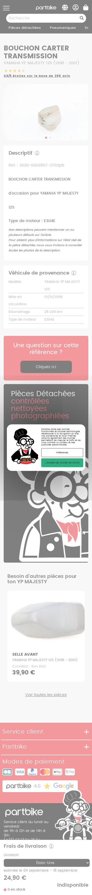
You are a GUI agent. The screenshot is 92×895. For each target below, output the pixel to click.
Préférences (62, 452)
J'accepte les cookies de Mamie (62, 462)
